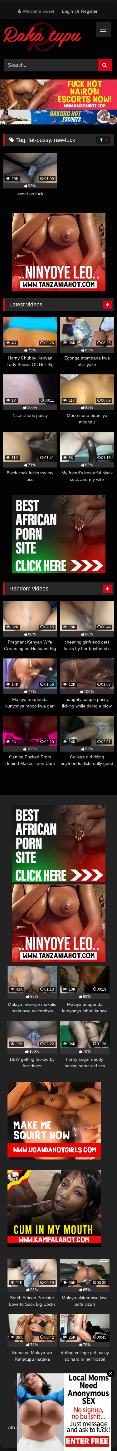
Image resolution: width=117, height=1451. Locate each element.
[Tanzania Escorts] (58, 289)
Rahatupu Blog (85, 1427)
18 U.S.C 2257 (58, 1413)
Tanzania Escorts (33, 1398)
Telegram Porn (32, 1391)
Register (89, 11)
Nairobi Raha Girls (35, 1406)
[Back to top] (98, 1432)
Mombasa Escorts (83, 1398)
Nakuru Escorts (85, 1406)
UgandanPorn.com (80, 1391)
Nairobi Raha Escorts (79, 1383)
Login (67, 11)
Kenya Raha (58, 1434)
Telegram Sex (29, 1383)
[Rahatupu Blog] (48, 38)
